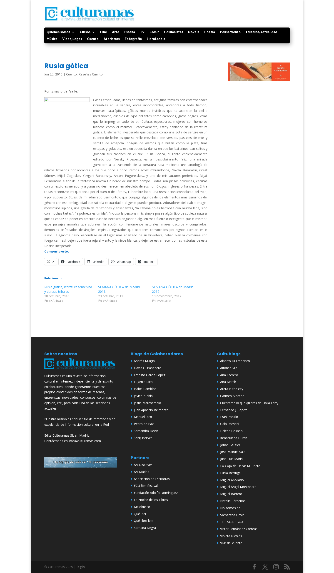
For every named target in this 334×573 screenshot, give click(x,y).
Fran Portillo (229, 417)
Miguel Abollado (232, 480)
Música (52, 39)
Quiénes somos (58, 32)
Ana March (228, 382)
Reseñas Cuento (91, 74)
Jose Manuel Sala (232, 452)
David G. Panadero (147, 368)
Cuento (93, 39)
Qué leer (140, 514)
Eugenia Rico (143, 382)
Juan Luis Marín (231, 459)
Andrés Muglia (144, 361)
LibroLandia (156, 39)
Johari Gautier (230, 445)
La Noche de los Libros (151, 500)
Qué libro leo (143, 520)
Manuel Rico (143, 417)
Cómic (154, 32)
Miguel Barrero (231, 494)
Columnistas (173, 32)
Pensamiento (230, 32)
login (81, 567)
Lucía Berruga (230, 473)
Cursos (85, 32)
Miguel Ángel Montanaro (238, 487)
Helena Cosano (231, 431)
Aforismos (112, 39)
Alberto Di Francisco (235, 361)
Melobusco (142, 507)
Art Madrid (141, 472)
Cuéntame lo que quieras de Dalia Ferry (249, 403)
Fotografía (133, 39)
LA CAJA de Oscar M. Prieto (240, 466)
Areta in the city (231, 389)
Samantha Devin (146, 431)
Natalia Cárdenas (232, 501)
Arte (115, 32)
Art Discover (143, 465)
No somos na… (231, 508)
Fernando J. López (233, 410)
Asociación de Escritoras (152, 479)
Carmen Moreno (232, 396)
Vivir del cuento (231, 543)
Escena (129, 32)
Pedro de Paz (144, 424)
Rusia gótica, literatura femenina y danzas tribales (68, 289)
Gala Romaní (229, 424)
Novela (193, 32)
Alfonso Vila (228, 368)
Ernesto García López (149, 375)
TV (142, 32)
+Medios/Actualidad (261, 32)
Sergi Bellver (143, 438)
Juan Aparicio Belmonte (151, 410)
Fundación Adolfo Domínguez (156, 492)
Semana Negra (145, 527)
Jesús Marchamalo (147, 403)
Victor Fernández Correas (238, 529)
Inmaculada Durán (233, 438)
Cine (103, 32)
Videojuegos (72, 39)
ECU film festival (146, 485)
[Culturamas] (80, 370)
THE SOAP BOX (231, 522)
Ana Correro (229, 375)
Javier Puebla (143, 396)
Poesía (209, 32)
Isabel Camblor (145, 389)
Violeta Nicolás (231, 536)
